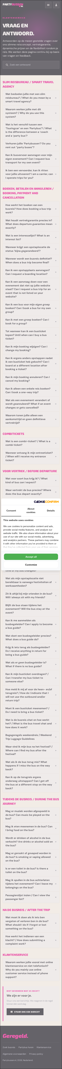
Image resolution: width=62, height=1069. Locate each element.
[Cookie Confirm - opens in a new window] (46, 502)
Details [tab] (51, 510)
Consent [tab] (11, 510)
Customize (31, 564)
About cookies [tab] (30, 510)
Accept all (31, 556)
